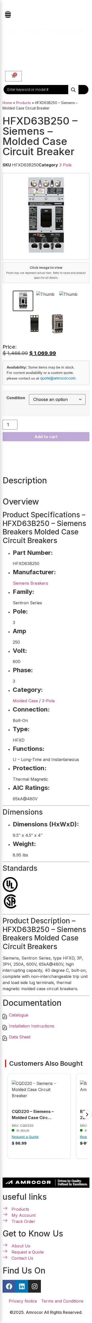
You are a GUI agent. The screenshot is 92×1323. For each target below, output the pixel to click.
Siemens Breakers (30, 583)
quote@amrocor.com (57, 378)
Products (23, 103)
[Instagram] (34, 1286)
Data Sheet (19, 1036)
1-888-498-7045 (48, 5)
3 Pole (65, 164)
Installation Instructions (31, 1025)
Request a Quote (25, 1137)
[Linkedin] (21, 1286)
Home (7, 103)
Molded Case (25, 700)
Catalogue (18, 1015)
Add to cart (46, 436)
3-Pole (48, 700)
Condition (15, 398)
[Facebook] (9, 1286)
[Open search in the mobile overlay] (46, 89)
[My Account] (9, 47)
